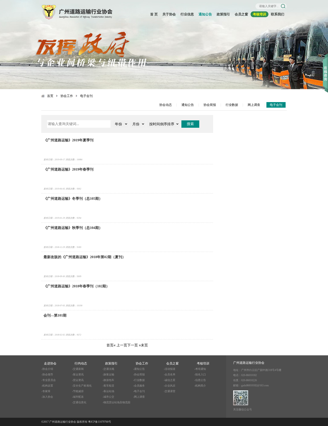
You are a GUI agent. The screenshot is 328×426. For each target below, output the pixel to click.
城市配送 (78, 396)
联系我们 (277, 14)
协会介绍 (47, 368)
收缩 (325, 67)
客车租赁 (109, 385)
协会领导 (47, 374)
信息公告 (200, 380)
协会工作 (66, 96)
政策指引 (223, 14)
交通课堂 (170, 391)
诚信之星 (170, 380)
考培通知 (200, 368)
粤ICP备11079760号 (99, 421)
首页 (50, 96)
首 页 (154, 14)
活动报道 (170, 368)
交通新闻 (78, 368)
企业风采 (170, 385)
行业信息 (187, 14)
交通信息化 (79, 402)
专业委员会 (49, 380)
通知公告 (205, 14)
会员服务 (139, 385)
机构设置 (47, 385)
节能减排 (78, 391)
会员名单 (170, 374)
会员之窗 (241, 14)
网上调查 (254, 105)
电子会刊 (86, 96)
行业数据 (232, 105)
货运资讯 (78, 380)
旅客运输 (109, 374)
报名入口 (200, 374)
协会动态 (165, 105)
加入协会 (47, 396)
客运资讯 (78, 374)
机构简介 (200, 385)
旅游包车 (109, 380)
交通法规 (109, 368)
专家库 (46, 391)
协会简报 (209, 105)
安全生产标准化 (82, 385)
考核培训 (259, 14)
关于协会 (169, 14)
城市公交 (109, 396)
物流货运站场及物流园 (117, 402)
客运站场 (109, 391)
